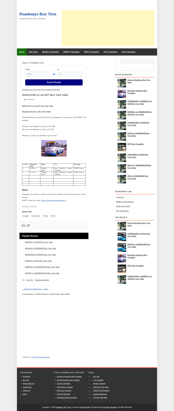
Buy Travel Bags (122, 211)
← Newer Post (27, 289)
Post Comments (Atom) (41, 357)
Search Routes (54, 82)
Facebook (36, 216)
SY (28, 225)
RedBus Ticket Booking (125, 202)
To (58, 69)
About (25, 394)
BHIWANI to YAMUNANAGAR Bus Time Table (42, 267)
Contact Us (26, 391)
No (25, 99)
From (27, 69)
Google (26, 216)
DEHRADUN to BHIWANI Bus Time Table (40, 255)
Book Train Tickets (123, 206)
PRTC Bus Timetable (135, 144)
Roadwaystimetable (42, 280)
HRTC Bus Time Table (101, 387)
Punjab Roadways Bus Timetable (68, 380)
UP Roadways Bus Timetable (67, 398)
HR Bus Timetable (99, 384)
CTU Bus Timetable (63, 394)
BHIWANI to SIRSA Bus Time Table (38, 261)
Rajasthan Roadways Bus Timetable (69, 377)
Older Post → (38, 289)
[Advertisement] (108, 28)
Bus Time (29, 280)
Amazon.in (120, 197)
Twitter (45, 216)
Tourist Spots (27, 387)
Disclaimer (26, 377)
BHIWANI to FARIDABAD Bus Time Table (40, 248)
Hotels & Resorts (28, 384)
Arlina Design (85, 407)
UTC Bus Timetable (63, 384)
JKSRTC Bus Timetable (65, 387)
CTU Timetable (98, 380)
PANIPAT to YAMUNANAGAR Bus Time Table (42, 273)
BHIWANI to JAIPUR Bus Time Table (39, 242)
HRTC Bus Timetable (64, 391)
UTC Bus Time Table (100, 398)
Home (21, 52)
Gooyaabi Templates (109, 407)
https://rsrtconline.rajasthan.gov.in (54, 200)
